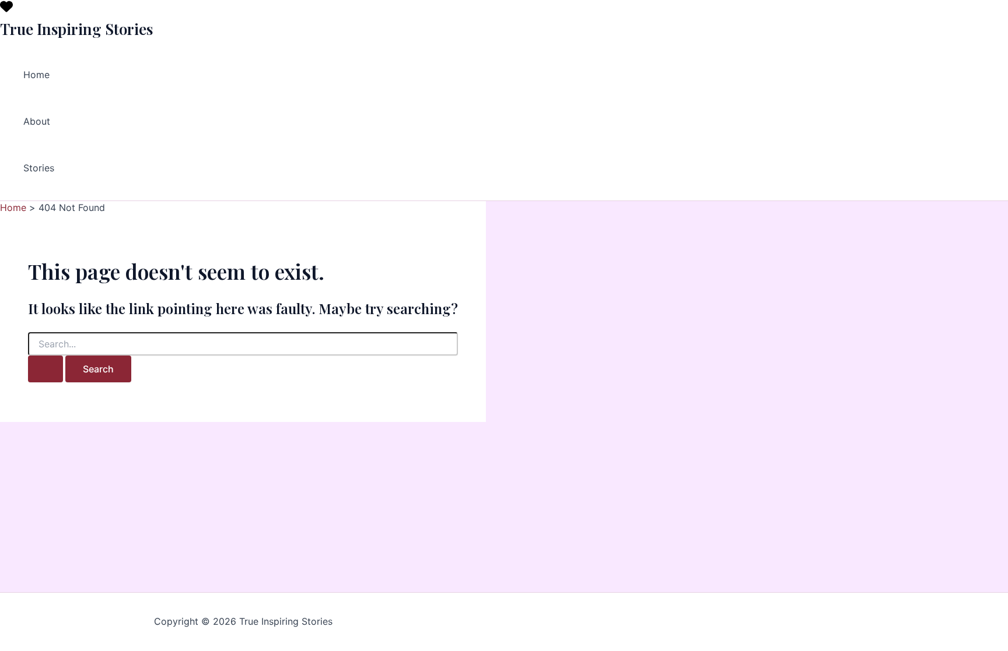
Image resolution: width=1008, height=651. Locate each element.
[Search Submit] (45, 369)
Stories (38, 168)
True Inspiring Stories (76, 29)
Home (36, 74)
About (36, 121)
